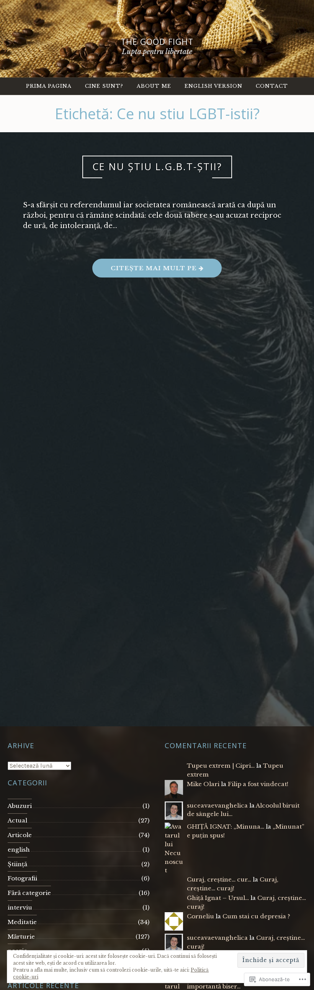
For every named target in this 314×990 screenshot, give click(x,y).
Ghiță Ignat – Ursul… (218, 897)
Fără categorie (29, 892)
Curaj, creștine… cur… (219, 879)
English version (213, 86)
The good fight (157, 41)
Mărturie (21, 936)
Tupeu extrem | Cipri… (221, 765)
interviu (20, 907)
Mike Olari (203, 784)
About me (154, 86)
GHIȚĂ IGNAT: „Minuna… (225, 826)
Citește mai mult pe (145, 270)
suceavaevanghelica (217, 805)
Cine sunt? (104, 86)
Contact (272, 86)
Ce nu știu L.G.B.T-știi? (157, 166)
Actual (17, 820)
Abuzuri (20, 805)
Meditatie (22, 922)
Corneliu (200, 916)
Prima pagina (49, 86)
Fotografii (22, 878)
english (19, 849)
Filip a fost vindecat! (258, 784)
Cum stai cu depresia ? (256, 916)
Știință (17, 864)
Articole (20, 835)
